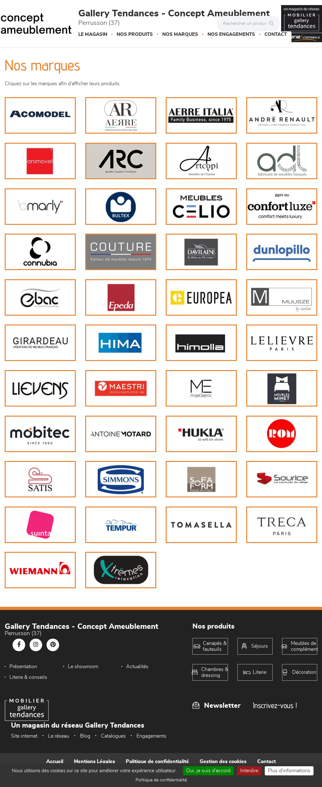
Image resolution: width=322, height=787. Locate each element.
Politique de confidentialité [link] (161, 780)
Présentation (23, 666)
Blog (85, 736)
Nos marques (180, 34)
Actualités (137, 666)
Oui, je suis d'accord (208, 770)
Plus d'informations (289, 770)
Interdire (249, 770)
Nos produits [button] (135, 34)
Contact (275, 34)
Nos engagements (231, 34)
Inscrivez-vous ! (275, 705)
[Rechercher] (273, 23)
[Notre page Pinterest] (53, 645)
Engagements (151, 736)
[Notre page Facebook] (19, 645)
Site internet (24, 736)
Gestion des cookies (223, 761)
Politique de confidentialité (157, 761)
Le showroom (83, 666)
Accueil (54, 761)
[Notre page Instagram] (36, 645)
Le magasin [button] (92, 34)
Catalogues (113, 736)
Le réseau (58, 736)
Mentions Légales (94, 761)
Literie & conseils (28, 677)
